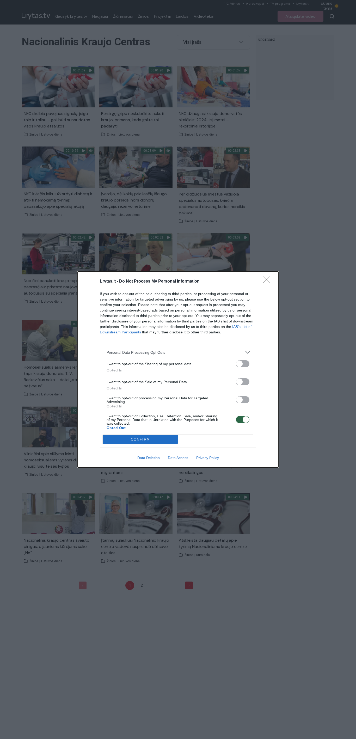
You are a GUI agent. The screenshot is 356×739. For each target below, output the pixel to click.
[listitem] (178, 352)
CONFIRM (140, 439)
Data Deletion (148, 458)
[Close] (268, 281)
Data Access (178, 458)
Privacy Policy (207, 458)
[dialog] (178, 369)
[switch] (242, 363)
